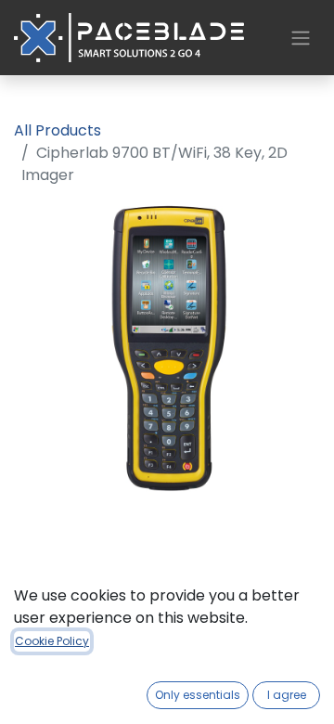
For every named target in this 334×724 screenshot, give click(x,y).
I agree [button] (286, 695)
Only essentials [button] (197, 695)
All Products (57, 130)
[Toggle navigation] (300, 38)
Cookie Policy (52, 641)
